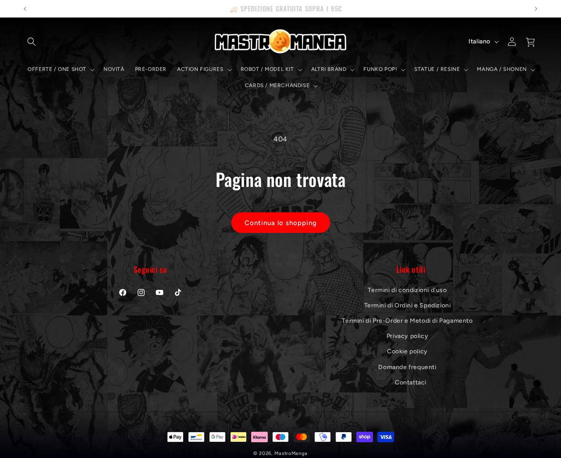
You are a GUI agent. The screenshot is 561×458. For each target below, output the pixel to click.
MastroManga (291, 453)
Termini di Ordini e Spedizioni (407, 305)
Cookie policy (407, 351)
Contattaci (410, 382)
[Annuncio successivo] (536, 8)
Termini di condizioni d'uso (407, 289)
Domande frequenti (407, 366)
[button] (31, 41)
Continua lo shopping (281, 223)
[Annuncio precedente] (25, 8)
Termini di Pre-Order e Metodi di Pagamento (407, 320)
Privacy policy (407, 336)
